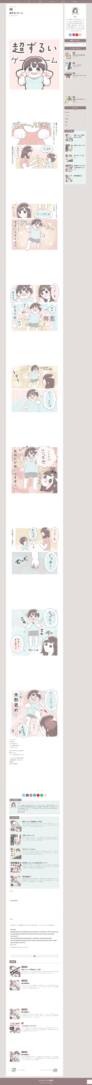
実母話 (40, 1)
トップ (17, 1)
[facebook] (27, 795)
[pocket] (30, 795)
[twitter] (23, 795)
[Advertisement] (34, 27)
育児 (29, 1)
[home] (24, 812)
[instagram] (20, 812)
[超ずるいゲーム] (34, 795)
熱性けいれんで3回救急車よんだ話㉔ (31, 969)
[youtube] (22, 812)
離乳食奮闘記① (26, 876)
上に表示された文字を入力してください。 (19, 947)
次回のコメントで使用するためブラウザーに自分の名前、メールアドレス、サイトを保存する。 (33, 925)
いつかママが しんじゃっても (79, 75)
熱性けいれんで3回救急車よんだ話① (32, 821)
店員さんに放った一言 (28, 835)
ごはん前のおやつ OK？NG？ (29, 1026)
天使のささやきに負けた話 (79, 55)
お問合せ (75, 1)
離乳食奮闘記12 (25, 1012)
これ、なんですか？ (77, 65)
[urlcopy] (45, 795)
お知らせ (63, 1)
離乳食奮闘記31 (25, 1054)
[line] (41, 795)
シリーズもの (52, 1)
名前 (11, 919)
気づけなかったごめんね (28, 849)
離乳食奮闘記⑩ (25, 983)
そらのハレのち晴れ (46, 1080)
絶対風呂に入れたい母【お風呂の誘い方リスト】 (35, 863)
